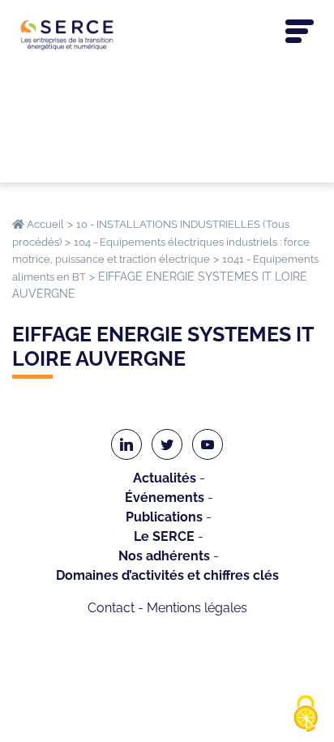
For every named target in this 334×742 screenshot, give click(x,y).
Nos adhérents (164, 556)
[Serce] (167, 34)
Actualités (164, 478)
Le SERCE (164, 536)
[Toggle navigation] (300, 32)
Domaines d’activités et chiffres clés (167, 575)
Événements (164, 497)
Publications (164, 517)
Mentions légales (197, 607)
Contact (111, 607)
